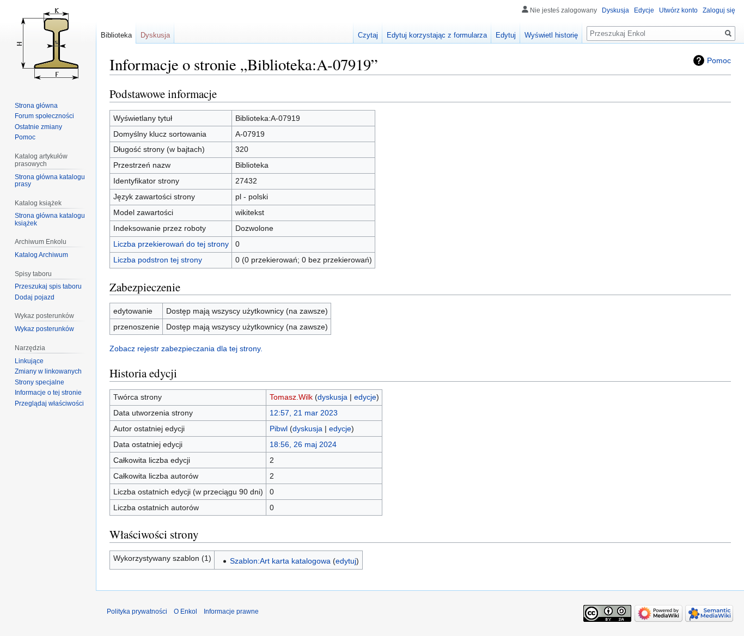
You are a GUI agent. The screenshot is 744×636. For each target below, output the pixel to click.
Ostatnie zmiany (38, 127)
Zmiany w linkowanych (48, 371)
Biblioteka (116, 35)
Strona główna (36, 105)
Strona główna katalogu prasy (50, 180)
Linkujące (29, 361)
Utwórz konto (678, 10)
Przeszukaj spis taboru (48, 286)
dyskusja (332, 397)
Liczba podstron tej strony (157, 259)
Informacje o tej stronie (48, 392)
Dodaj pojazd (34, 297)
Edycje (644, 10)
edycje (365, 397)
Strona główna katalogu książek (50, 219)
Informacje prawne (231, 611)
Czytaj (368, 35)
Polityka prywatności (137, 611)
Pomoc (719, 60)
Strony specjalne (39, 382)
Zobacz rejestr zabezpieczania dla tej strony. (186, 348)
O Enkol (185, 611)
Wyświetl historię (551, 35)
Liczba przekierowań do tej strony (171, 244)
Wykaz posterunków (44, 329)
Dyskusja (615, 10)
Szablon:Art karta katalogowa (280, 560)
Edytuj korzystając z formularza (437, 35)
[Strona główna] (48, 43)
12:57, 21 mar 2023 (304, 412)
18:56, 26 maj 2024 (303, 444)
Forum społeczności (44, 116)
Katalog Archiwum (41, 255)
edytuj (346, 560)
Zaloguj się (719, 10)
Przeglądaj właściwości (49, 403)
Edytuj (506, 35)
